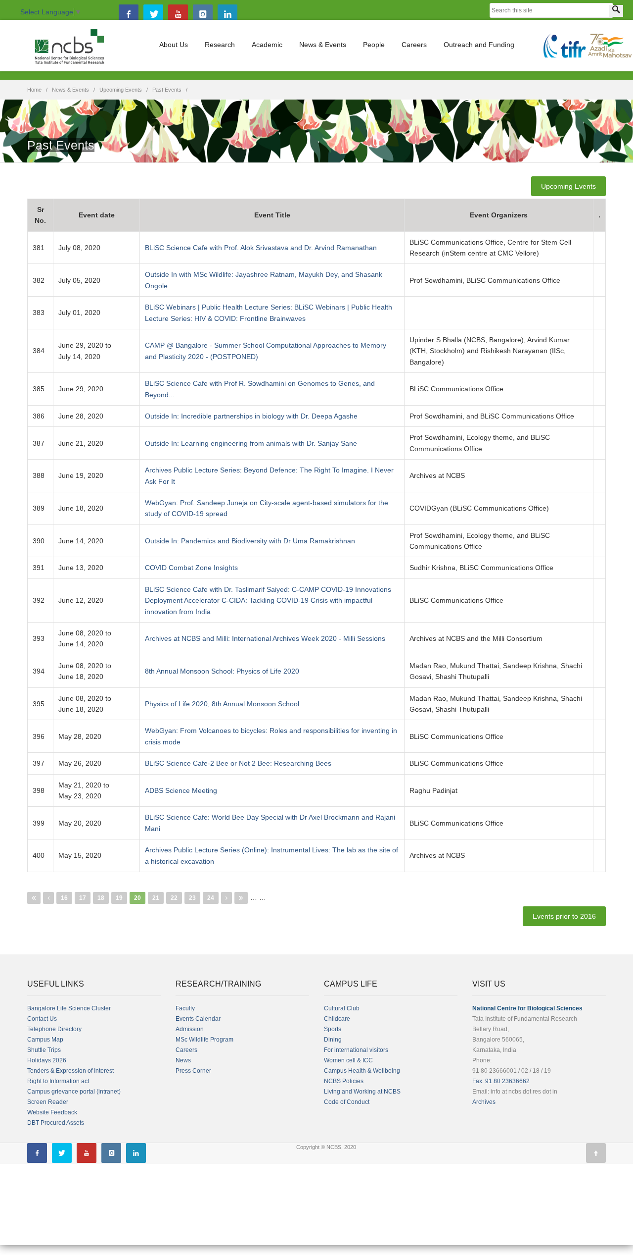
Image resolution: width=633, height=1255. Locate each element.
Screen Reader (47, 1101)
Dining (333, 1039)
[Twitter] (153, 14)
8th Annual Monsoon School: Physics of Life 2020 (222, 671)
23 (192, 897)
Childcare (337, 1018)
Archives (484, 1101)
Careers (414, 45)
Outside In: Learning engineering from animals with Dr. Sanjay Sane (251, 443)
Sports (332, 1029)
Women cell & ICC (348, 1060)
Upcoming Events (120, 90)
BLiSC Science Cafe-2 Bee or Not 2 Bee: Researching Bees (238, 763)
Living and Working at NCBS (362, 1091)
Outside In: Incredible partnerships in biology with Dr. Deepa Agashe (251, 416)
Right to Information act (58, 1081)
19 (119, 897)
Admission (190, 1029)
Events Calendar (198, 1018)
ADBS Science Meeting (181, 790)
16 (64, 897)
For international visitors (356, 1049)
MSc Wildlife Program (204, 1039)
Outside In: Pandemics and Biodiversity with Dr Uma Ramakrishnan (250, 541)
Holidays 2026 (46, 1060)
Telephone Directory (54, 1029)
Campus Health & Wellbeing (362, 1070)
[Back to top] (596, 1153)
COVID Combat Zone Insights (191, 568)
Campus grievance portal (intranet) (74, 1091)
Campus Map (45, 1039)
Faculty (185, 1008)
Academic (267, 45)
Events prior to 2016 (564, 916)
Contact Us (42, 1018)
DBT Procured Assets (55, 1122)
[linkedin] (227, 14)
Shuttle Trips (44, 1049)
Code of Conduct (346, 1101)
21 (155, 897)
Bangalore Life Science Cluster (69, 1008)
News (183, 1060)
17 (82, 897)
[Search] (616, 11)
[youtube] (178, 14)
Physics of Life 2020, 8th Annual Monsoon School (222, 704)
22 (174, 897)
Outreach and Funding (479, 45)
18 (100, 897)
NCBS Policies (343, 1081)
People (374, 45)
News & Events (322, 45)
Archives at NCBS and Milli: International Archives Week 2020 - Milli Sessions (265, 638)
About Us (173, 45)
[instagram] (203, 14)
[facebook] (128, 14)
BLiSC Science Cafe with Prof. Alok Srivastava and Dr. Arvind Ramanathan (261, 248)
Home (34, 90)
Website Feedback (52, 1112)
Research (220, 45)
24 (210, 897)
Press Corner (193, 1070)
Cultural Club (342, 1008)
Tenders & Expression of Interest (70, 1070)
